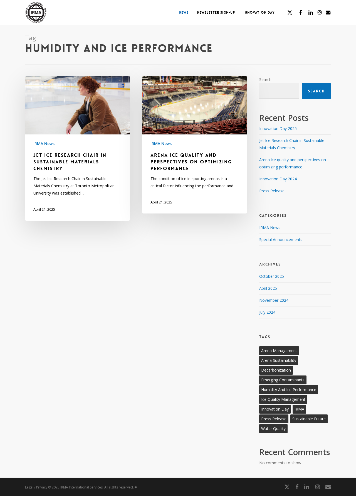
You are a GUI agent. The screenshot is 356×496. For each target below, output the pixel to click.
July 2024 (267, 312)
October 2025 (271, 276)
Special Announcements (280, 239)
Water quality (273, 428)
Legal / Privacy (36, 487)
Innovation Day (275, 409)
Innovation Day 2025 (278, 128)
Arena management (279, 350)
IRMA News (44, 143)
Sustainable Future (309, 418)
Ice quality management (283, 399)
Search (265, 79)
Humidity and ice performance (288, 389)
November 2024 (273, 300)
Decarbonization (276, 370)
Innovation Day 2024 (278, 178)
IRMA (299, 409)
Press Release (272, 190)
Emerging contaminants (283, 379)
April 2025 (268, 288)
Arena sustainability (278, 360)
